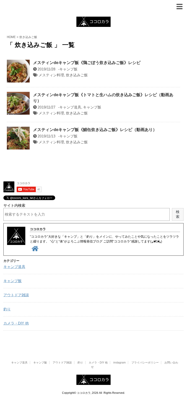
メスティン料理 (51, 75)
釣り (7, 309)
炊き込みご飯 (77, 75)
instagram (119, 362)
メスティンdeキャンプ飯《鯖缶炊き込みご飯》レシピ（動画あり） (95, 129)
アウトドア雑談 (16, 295)
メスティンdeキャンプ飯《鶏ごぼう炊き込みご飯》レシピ (86, 62)
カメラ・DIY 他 (16, 323)
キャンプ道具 (70, 107)
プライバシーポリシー (145, 362)
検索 (177, 214)
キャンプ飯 (68, 69)
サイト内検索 (14, 205)
